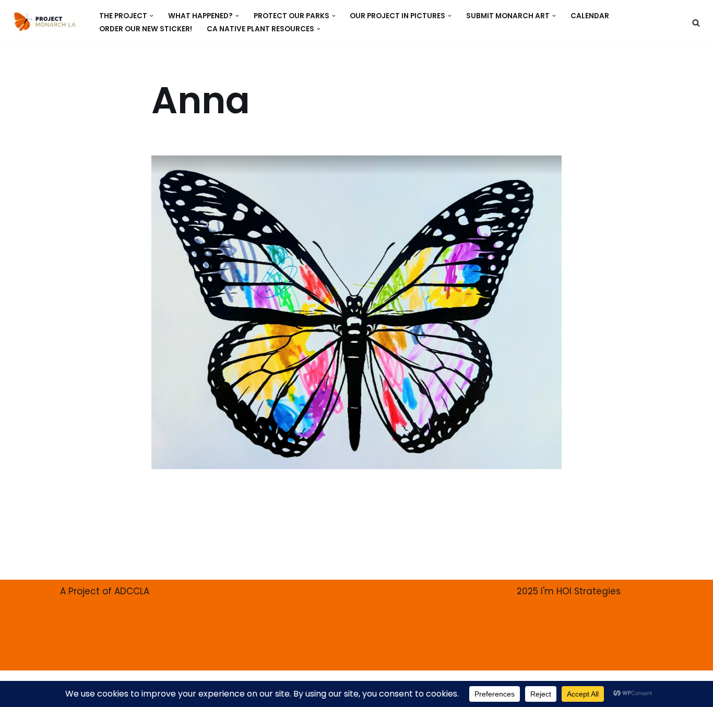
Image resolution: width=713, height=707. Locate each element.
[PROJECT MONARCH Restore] (44, 21)
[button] (151, 16)
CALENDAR (590, 16)
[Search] (696, 23)
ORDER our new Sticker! (145, 29)
